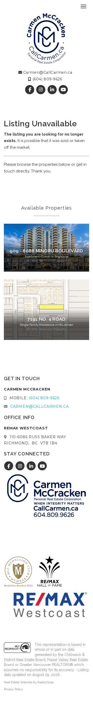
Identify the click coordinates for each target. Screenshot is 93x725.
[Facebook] (30, 90)
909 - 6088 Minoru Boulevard (46, 250)
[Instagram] (41, 90)
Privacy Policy (13, 689)
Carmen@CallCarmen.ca (47, 72)
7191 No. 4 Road (46, 319)
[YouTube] (63, 90)
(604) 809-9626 (46, 79)
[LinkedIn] (52, 90)
